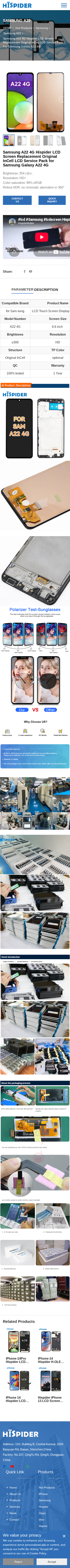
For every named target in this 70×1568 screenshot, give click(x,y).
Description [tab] (46, 290)
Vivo (41, 1519)
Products (15, 1500)
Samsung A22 (12, 33)
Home (13, 1487)
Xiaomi (43, 1526)
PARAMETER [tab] (22, 289)
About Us (15, 1494)
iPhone (43, 1494)
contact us (17, 200)
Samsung (42, 27)
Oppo (42, 1513)
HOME (7, 27)
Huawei (43, 1506)
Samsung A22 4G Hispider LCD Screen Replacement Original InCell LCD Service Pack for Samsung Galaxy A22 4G (33, 42)
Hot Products (23, 27)
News (13, 1513)
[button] (62, 99)
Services (15, 1506)
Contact (14, 1519)
